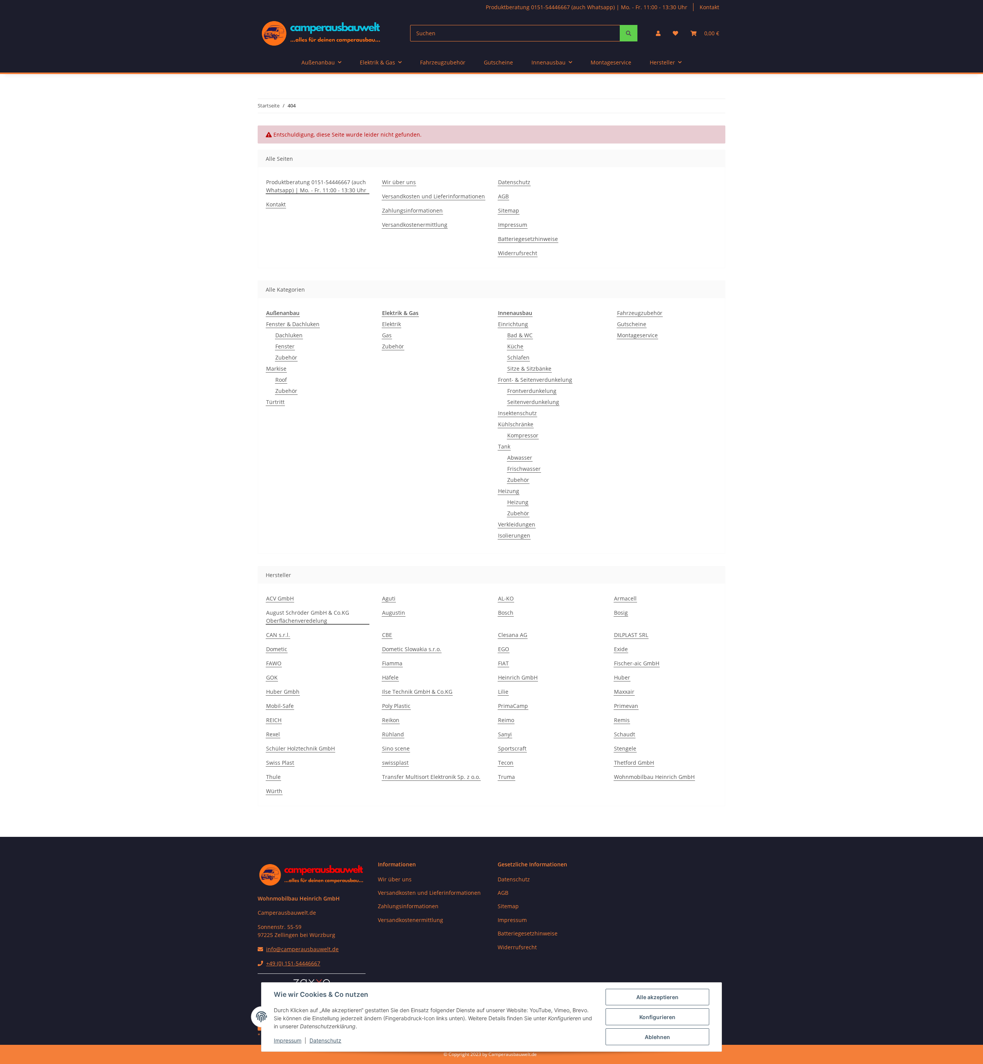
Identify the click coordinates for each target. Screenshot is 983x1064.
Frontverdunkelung (531, 390)
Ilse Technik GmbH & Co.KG (417, 691)
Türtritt (275, 402)
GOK (272, 677)
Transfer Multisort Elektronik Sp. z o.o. (431, 776)
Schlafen (518, 357)
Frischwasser (524, 468)
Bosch (505, 612)
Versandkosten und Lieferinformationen (433, 196)
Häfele (390, 677)
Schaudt (624, 734)
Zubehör (286, 357)
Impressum (287, 1040)
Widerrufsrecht (517, 253)
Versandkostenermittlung (414, 224)
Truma (506, 776)
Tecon (505, 762)
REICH (273, 720)
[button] (658, 33)
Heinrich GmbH (518, 677)
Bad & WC (520, 335)
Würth (274, 791)
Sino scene (396, 748)
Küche (515, 346)
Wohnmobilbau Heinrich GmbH (654, 776)
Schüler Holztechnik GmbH (300, 748)
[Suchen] (628, 33)
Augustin (393, 612)
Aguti (389, 598)
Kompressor (522, 435)
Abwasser (519, 457)
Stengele (625, 748)
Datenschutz (325, 1040)
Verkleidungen (516, 524)
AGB (503, 196)
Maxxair (624, 691)
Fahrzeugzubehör (639, 313)
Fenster (285, 346)
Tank (504, 446)
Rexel (273, 734)
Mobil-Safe (280, 705)
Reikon (390, 720)
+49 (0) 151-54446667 (293, 963)
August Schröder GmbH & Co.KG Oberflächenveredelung (307, 616)
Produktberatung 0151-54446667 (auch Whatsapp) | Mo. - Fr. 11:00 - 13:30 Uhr (586, 7)
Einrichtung (513, 324)
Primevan (626, 705)
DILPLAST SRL (631, 634)
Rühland (393, 734)
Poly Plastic (396, 705)
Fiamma (392, 663)
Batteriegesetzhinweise (528, 238)
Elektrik (391, 324)
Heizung (508, 491)
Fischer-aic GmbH (636, 663)
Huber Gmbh (283, 691)
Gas (387, 335)
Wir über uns (399, 182)
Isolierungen (514, 535)
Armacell (625, 598)
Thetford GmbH (634, 762)
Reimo (506, 720)
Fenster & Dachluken (292, 324)
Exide (621, 649)
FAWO (273, 663)
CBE (387, 634)
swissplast (395, 762)
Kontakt (709, 7)
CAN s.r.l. (278, 634)
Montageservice (637, 335)
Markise (276, 368)
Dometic (276, 649)
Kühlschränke (515, 424)
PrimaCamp (513, 705)
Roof (281, 379)
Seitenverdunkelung (533, 402)
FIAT (503, 663)
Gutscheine (631, 324)
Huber (622, 677)
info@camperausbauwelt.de (302, 949)
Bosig (621, 612)
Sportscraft (512, 748)
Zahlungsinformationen (412, 210)
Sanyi (505, 734)
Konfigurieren (657, 1017)
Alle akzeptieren (657, 997)
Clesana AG (512, 634)
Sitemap (508, 210)
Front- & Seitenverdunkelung (535, 379)
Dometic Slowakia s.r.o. (411, 649)
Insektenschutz (517, 413)
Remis (622, 720)
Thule (273, 776)
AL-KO (506, 598)
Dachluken (289, 335)
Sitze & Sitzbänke (529, 368)
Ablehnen (657, 1037)
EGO (503, 649)
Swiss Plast (280, 762)
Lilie (503, 691)
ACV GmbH (280, 598)
